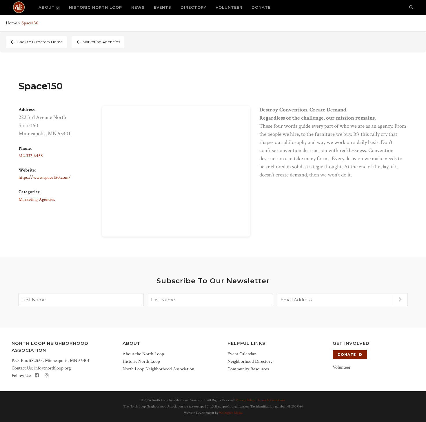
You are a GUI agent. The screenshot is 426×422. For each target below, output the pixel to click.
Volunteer (342, 367)
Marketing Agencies (101, 42)
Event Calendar (241, 354)
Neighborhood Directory (249, 361)
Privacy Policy (245, 400)
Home (11, 23)
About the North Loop (143, 354)
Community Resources (248, 369)
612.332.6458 (31, 156)
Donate (347, 354)
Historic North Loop (141, 361)
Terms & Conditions (271, 400)
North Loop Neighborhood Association (158, 369)
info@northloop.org (52, 368)
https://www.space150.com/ (45, 177)
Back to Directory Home (40, 42)
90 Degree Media (231, 413)
